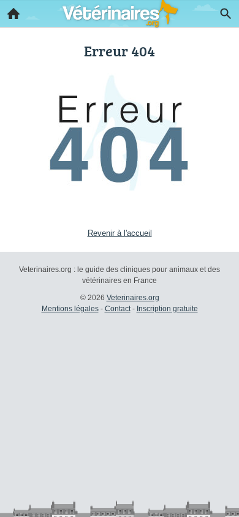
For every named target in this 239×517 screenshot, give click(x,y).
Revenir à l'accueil (120, 233)
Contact (118, 308)
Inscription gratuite (167, 308)
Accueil (13, 13)
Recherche (225, 13)
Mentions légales (70, 308)
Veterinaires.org (133, 297)
